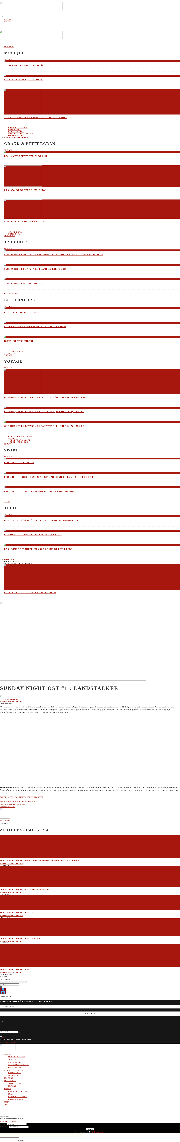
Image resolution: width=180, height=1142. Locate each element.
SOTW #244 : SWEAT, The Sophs (23, 80)
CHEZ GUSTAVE (16, 132)
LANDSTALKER (15, 797)
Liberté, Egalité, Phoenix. (22, 312)
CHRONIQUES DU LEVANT (21, 436)
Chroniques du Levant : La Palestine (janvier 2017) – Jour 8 (44, 426)
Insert (21, 1140)
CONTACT (7, 21)
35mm (11, 438)
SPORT (7, 444)
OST (41, 797)
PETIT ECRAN (15, 234)
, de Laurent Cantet (24, 222)
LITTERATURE (11, 293)
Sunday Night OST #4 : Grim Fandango (20, 938)
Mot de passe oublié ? (98, 1132)
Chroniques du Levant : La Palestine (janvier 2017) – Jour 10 (44, 397)
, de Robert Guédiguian (25, 190)
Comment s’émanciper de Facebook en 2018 (33, 535)
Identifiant (3, 1124)
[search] (19, 1116)
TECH (7, 502)
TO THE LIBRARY (17, 351)
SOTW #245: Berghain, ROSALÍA (24, 65)
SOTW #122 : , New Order (30, 593)
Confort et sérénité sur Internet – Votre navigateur (41, 520)
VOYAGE (8, 355)
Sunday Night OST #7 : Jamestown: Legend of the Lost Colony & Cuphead (53, 254)
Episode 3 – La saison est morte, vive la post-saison (39, 491)
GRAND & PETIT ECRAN (16, 137)
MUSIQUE (9, 47)
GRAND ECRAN (15, 232)
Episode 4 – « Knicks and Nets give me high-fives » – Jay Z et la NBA (49, 477)
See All (8, 59)
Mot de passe (4, 1126)
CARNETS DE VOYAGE (19, 440)
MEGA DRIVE (26, 797)
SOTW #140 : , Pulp (23, 801)
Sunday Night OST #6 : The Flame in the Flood (35, 269)
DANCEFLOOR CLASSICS (20, 133)
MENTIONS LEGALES (10, 1042)
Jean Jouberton (11, 700)
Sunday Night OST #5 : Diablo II (25, 283)
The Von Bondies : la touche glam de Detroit (35, 117)
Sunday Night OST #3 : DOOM (15, 969)
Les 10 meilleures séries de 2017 (25, 156)
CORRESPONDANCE (18, 442)
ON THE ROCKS (14, 1067)
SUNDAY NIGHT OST (15, 701)
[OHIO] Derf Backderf (19, 341)
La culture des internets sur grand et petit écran (39, 549)
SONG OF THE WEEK (18, 128)
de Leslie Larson (35, 326)
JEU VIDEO (9, 236)
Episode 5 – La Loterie (19, 462)
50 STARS (12, 353)
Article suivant (5, 804)
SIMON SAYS (14, 130)
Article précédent (6, 801)
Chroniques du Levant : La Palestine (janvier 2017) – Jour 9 (44, 411)
